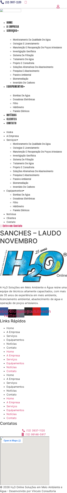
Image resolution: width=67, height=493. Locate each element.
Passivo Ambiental (22, 75)
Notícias (12, 115)
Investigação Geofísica (24, 51)
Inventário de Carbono (24, 82)
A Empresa (13, 26)
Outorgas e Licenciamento (26, 43)
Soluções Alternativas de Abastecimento (33, 67)
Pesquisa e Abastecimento (26, 71)
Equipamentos (15, 86)
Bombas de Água (21, 95)
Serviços (12, 31)
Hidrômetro (18, 107)
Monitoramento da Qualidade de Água (32, 39)
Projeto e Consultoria (23, 63)
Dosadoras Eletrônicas (24, 99)
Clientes (12, 119)
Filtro (15, 103)
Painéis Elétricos (21, 111)
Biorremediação (20, 78)
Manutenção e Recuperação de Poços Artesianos (37, 47)
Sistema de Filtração (23, 55)
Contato (11, 123)
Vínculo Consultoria (44, 491)
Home (10, 22)
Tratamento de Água (23, 59)
